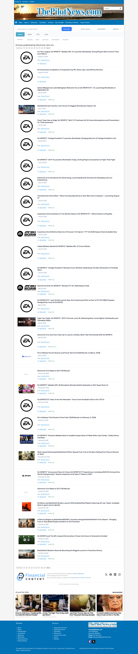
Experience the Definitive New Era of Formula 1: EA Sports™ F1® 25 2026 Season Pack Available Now (77, 232)
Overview (30, 39)
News (37, 39)
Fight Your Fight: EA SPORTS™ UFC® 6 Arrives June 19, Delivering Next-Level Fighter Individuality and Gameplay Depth (77, 319)
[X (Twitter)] (106, 577)
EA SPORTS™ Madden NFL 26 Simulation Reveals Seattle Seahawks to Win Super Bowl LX (72, 385)
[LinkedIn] (115, 577)
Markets (20, 34)
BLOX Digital (110, 648)
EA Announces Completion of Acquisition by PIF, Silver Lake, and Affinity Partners (70, 70)
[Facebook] (111, 577)
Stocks (30, 34)
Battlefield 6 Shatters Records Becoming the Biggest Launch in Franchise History (69, 550)
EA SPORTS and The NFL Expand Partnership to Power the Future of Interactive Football (72, 536)
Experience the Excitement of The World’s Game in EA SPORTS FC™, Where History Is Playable (74, 214)
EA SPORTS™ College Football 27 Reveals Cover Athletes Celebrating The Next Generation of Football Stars (77, 269)
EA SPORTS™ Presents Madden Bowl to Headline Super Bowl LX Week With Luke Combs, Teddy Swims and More (78, 437)
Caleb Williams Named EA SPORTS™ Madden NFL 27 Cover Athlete (63, 246)
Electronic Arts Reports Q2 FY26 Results (53, 489)
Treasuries (65, 39)
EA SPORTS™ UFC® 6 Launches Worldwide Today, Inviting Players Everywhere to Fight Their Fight (76, 160)
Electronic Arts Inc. (45, 60)
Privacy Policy (74, 577)
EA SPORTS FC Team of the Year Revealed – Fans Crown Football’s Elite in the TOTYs (70, 399)
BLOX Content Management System (95, 648)
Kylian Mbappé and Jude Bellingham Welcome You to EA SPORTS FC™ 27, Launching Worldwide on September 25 (76, 89)
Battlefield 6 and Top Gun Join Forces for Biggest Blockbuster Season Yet (66, 106)
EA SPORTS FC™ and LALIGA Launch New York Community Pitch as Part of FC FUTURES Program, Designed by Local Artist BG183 (76, 301)
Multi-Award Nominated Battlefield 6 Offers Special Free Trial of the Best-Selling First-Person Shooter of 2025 (78, 453)
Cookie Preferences (25, 650)
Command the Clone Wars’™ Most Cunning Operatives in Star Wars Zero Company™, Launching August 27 (78, 197)
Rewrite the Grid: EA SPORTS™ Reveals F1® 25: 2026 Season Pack (63, 286)
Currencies (45, 39)
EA (53, 99)
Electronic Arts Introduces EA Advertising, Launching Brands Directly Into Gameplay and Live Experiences (74, 179)
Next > (48, 48)
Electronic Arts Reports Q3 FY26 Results (53, 371)
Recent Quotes (85, 29)
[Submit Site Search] (120, 8)
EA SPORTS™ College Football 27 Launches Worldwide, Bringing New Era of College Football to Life (76, 138)
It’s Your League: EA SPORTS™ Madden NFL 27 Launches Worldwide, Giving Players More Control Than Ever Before (78, 53)
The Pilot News (29, 648)
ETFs (38, 34)
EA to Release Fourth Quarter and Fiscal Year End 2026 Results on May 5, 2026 (68, 353)
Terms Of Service (86, 577)
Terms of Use (53, 648)
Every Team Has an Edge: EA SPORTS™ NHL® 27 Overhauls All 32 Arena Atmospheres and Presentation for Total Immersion (78, 121)
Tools (46, 34)
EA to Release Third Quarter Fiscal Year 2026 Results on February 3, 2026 (66, 417)
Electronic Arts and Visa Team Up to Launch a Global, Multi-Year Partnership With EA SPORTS (74, 335)
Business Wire (43, 63)
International (55, 39)
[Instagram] (119, 577)
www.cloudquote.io (78, 573)
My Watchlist (101, 29)
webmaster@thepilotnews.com (101, 637)
